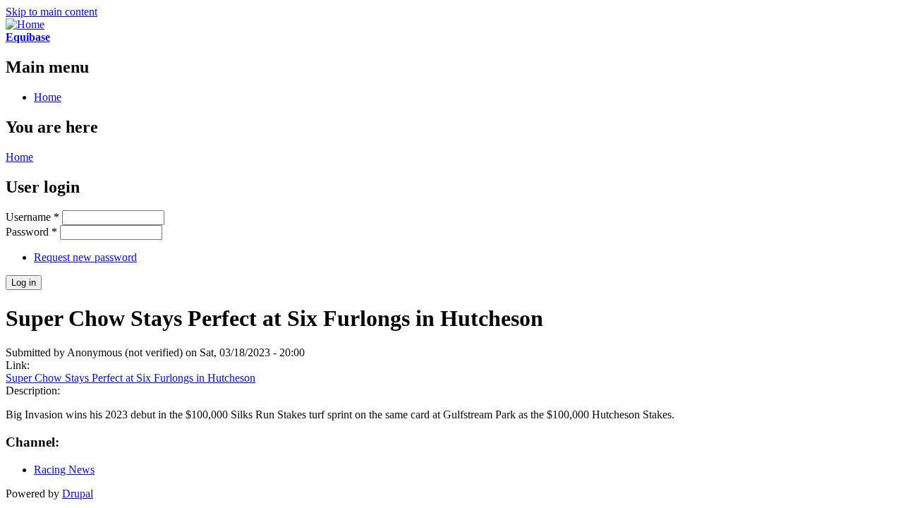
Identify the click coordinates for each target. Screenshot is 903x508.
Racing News (64, 470)
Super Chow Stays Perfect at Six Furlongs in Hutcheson (130, 378)
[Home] (25, 24)
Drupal (77, 494)
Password (31, 232)
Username (32, 217)
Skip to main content (51, 12)
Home (47, 97)
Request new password (85, 257)
